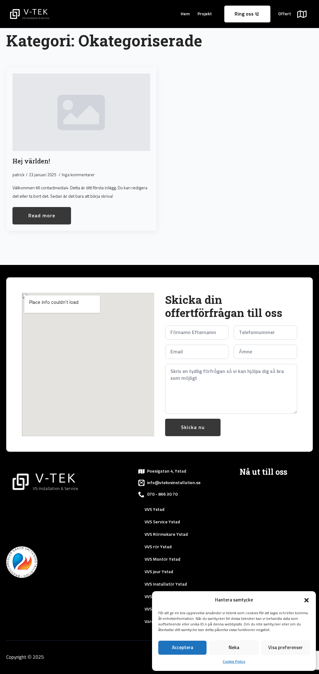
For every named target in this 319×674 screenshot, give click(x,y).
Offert (284, 14)
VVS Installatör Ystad (166, 584)
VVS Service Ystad (162, 522)
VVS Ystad (154, 509)
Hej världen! (31, 161)
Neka (234, 647)
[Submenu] (305, 14)
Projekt (205, 14)
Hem (185, 14)
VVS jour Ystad (159, 572)
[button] (306, 600)
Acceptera (182, 647)
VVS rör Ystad (158, 547)
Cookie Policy (234, 662)
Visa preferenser (285, 647)
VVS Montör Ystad (162, 559)
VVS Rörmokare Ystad (166, 534)
